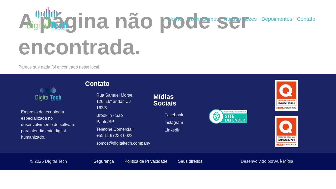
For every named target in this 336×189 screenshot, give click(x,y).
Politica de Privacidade (145, 161)
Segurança (103, 161)
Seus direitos (190, 161)
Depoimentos (276, 19)
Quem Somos (203, 19)
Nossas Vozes (240, 19)
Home (175, 19)
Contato (306, 19)
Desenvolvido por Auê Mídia (267, 161)
